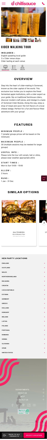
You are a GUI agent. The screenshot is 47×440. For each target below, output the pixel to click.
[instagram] (29, 405)
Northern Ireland (9, 276)
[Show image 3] (23, 40)
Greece (5, 303)
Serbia (4, 339)
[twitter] (18, 405)
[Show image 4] (31, 40)
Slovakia (5, 343)
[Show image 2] (16, 40)
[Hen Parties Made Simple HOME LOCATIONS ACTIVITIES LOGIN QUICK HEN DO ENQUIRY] (3, 3)
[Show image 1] (9, 40)
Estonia (5, 294)
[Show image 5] (38, 40)
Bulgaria (5, 281)
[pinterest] (23, 405)
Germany (5, 299)
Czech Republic (8, 290)
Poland (5, 326)
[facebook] (12, 405)
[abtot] (23, 411)
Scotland (6, 267)
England (5, 263)
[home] (23, 3)
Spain (4, 348)
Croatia (5, 285)
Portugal (6, 330)
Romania (5, 335)
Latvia (4, 321)
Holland (5, 308)
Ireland (5, 317)
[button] (44, 223)
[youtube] (34, 405)
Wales (4, 272)
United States (7, 352)
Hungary (5, 312)
